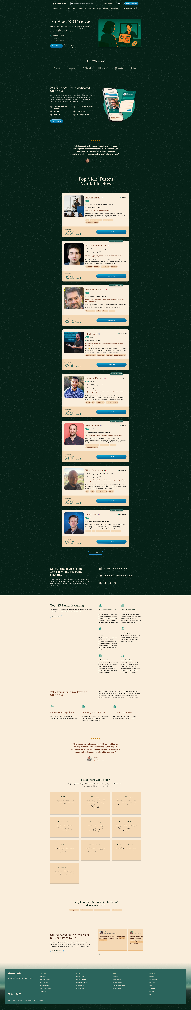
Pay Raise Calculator (118, 982)
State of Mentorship (153, 979)
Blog (150, 994)
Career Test (115, 976)
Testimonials (43, 991)
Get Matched (43, 976)
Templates (151, 991)
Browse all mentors (131, 3)
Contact (10, 982)
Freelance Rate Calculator (119, 985)
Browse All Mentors (45, 979)
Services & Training (81, 979)
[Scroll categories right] (137, 8)
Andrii (101, 936)
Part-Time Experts (80, 985)
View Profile (111, 232)
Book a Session (44, 982)
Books (150, 985)
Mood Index (152, 982)
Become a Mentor (44, 985)
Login (120, 3)
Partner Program (80, 988)
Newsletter (151, 976)
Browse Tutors (56, 617)
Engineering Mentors (58, 8)
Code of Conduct (28, 1000)
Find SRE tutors (56, 46)
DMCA (35, 1000)
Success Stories (80, 976)
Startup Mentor (82, 8)
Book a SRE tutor (57, 950)
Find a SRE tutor (56, 121)
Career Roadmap (117, 979)
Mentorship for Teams (45, 988)
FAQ (9, 1000)
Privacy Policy (20, 1000)
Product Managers (102, 8)
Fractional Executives (81, 982)
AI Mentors (92, 8)
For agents (40, 1000)
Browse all (69, 46)
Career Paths (152, 988)
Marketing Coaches (115, 8)
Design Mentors (71, 8)
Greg (131, 936)
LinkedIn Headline (117, 988)
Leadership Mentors (129, 8)
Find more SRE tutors (96, 553)
